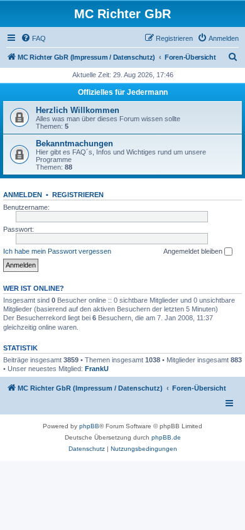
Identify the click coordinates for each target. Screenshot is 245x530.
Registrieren (78, 194)
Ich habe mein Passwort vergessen (57, 251)
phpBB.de (166, 437)
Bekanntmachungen (74, 143)
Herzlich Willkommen (77, 110)
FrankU (97, 368)
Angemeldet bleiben (193, 251)
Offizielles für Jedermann (123, 92)
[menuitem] (33, 38)
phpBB (89, 426)
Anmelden (22, 194)
